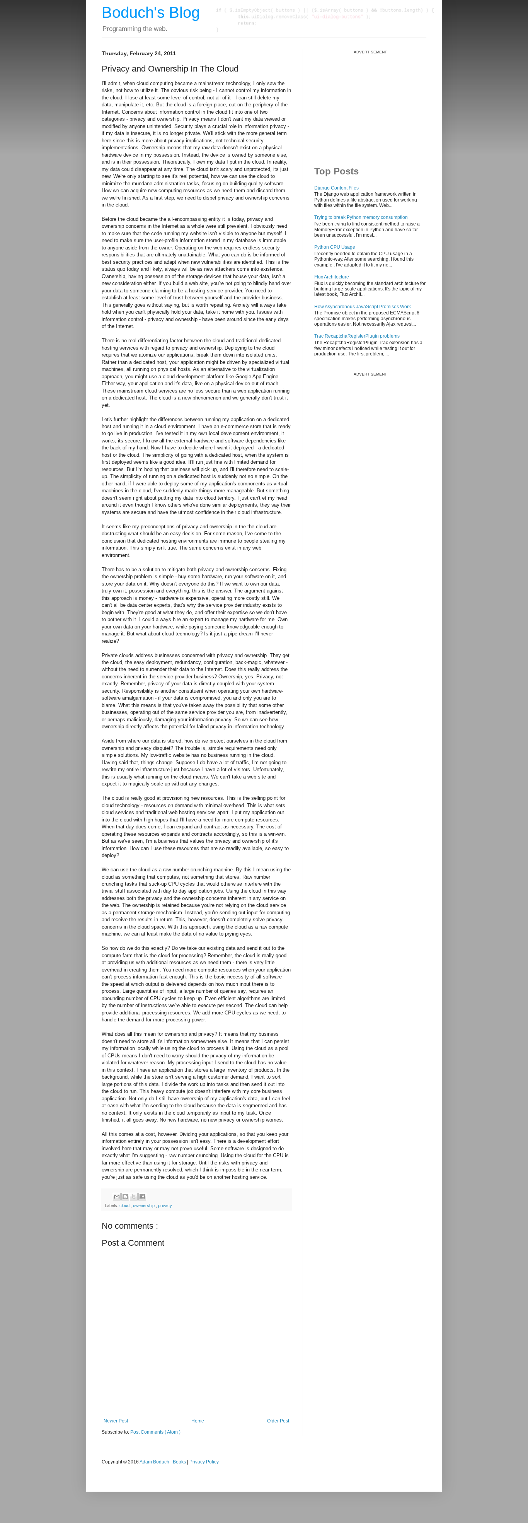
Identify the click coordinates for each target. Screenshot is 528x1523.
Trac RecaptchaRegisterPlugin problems (357, 336)
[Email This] (117, 1196)
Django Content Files (336, 188)
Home (197, 1421)
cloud (125, 1205)
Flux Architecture (331, 277)
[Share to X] (134, 1196)
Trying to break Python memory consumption (361, 217)
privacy (165, 1205)
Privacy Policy (204, 1462)
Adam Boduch (154, 1462)
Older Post (278, 1421)
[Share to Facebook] (142, 1196)
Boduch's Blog (151, 12)
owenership (144, 1205)
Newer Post (116, 1421)
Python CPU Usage (334, 247)
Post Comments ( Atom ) (155, 1432)
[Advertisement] (372, 103)
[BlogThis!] (125, 1196)
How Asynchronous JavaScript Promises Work (362, 306)
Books (179, 1462)
